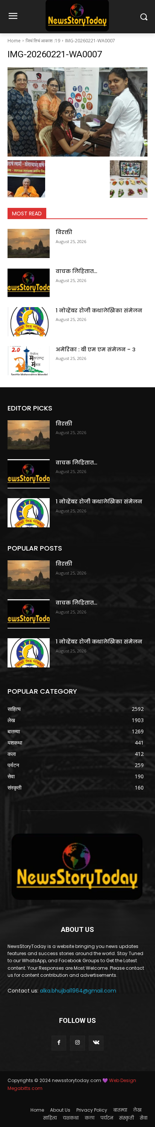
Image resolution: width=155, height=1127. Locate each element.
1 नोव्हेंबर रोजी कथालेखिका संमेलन (99, 310)
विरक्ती (64, 232)
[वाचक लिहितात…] (29, 282)
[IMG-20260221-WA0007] (77, 112)
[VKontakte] (96, 1043)
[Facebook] (59, 1043)
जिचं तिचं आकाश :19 (43, 40)
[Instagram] (77, 1043)
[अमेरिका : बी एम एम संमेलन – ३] (29, 360)
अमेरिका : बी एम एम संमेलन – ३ (95, 349)
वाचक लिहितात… (76, 271)
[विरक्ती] (29, 243)
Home (14, 40)
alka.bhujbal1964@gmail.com (78, 990)
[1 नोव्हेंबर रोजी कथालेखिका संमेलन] (29, 321)
